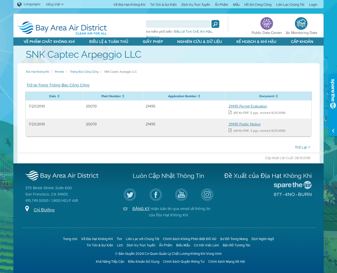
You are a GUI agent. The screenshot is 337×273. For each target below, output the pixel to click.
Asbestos (153, 37)
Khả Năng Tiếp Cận (110, 261)
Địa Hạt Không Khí (37, 72)
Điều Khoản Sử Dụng (143, 261)
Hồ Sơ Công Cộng (257, 4)
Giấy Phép (153, 42)
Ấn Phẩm (221, 4)
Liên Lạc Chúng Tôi (290, 4)
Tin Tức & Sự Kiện (163, 4)
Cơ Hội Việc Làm (206, 245)
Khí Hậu (206, 31)
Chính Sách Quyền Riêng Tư (184, 261)
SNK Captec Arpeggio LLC (120, 72)
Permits (59, 72)
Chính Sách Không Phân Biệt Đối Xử (189, 238)
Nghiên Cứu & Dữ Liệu (199, 42)
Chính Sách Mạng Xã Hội (226, 261)
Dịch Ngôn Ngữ (262, 238)
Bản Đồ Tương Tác (236, 245)
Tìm (119, 238)
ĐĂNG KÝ (141, 209)
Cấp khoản (302, 42)
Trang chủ (70, 238)
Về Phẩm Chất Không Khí (49, 42)
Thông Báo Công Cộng (84, 72)
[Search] (215, 24)
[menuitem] (129, 4)
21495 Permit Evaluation (248, 106)
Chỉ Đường (44, 210)
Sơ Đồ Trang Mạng (234, 238)
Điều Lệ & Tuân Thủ (108, 42)
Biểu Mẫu (183, 245)
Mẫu (236, 4)
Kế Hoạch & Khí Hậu (256, 42)
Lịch (120, 245)
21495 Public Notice (245, 124)
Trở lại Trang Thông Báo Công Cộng (58, 85)
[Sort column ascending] (58, 96)
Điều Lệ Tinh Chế (186, 31)
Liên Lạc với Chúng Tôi (142, 238)
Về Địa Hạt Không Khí (129, 4)
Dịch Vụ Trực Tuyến (195, 4)
